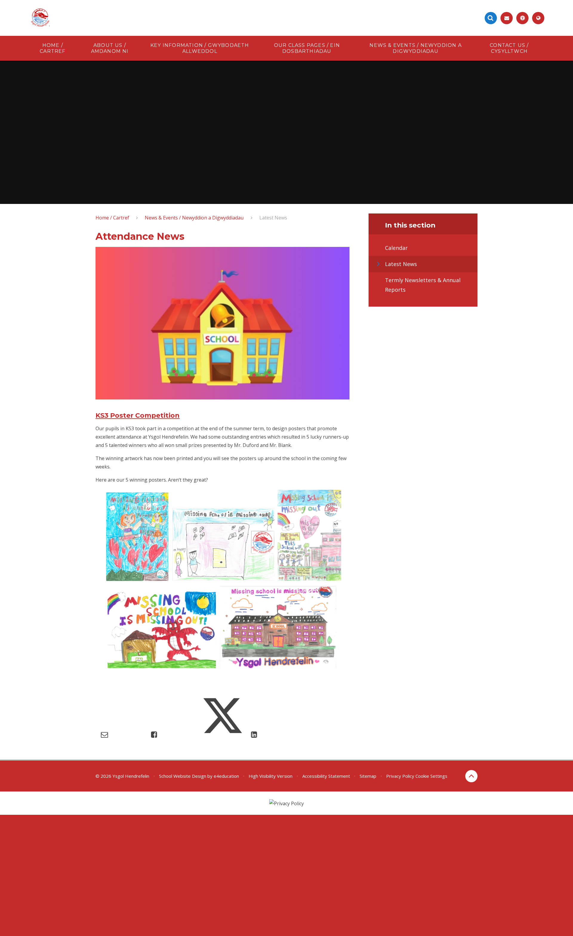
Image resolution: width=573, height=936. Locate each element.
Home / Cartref (112, 217)
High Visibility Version (270, 776)
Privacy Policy (400, 776)
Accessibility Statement (326, 776)
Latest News (273, 217)
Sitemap (368, 776)
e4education (226, 776)
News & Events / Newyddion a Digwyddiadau (194, 217)
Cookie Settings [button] (431, 776)
